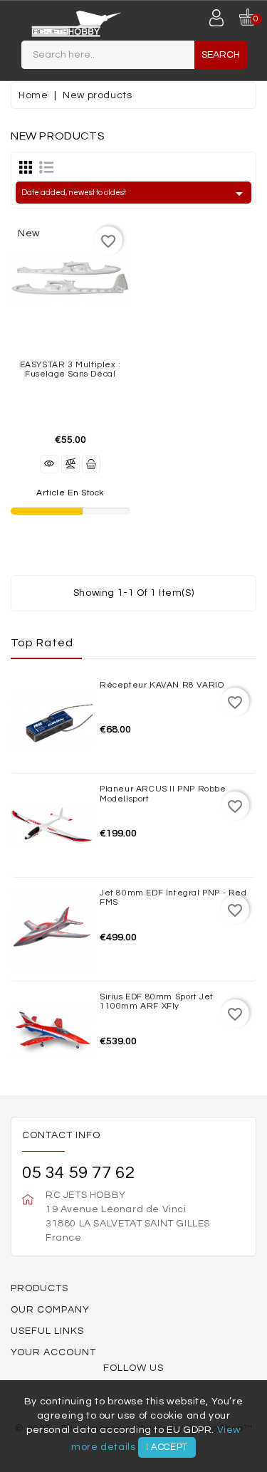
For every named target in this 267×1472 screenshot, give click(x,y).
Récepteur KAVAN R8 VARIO (162, 685)
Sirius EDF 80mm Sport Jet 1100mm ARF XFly (157, 1001)
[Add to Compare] (70, 464)
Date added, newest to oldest (134, 193)
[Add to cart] (91, 464)
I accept (167, 1447)
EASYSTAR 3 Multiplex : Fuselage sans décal (70, 369)
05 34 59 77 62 (78, 1173)
